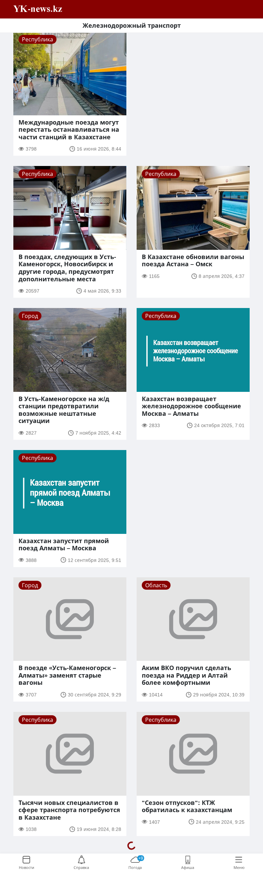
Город (30, 316)
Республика (37, 39)
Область (156, 585)
